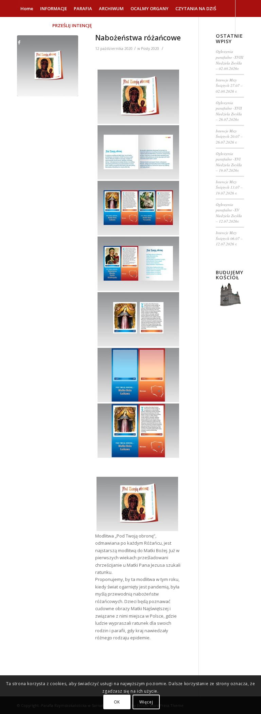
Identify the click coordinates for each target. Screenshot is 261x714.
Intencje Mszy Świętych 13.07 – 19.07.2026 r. (229, 187)
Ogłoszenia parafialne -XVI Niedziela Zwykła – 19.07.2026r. (229, 162)
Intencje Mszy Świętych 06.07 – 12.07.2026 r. (229, 238)
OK (117, 702)
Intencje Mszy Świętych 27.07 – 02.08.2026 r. (229, 85)
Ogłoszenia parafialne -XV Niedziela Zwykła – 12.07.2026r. (229, 213)
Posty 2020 (150, 48)
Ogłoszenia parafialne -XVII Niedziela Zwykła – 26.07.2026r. (229, 111)
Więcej (146, 702)
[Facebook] (19, 42)
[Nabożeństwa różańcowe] (47, 65)
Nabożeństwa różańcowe (138, 37)
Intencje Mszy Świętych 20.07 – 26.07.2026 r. (229, 136)
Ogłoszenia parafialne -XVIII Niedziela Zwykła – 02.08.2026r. (229, 60)
